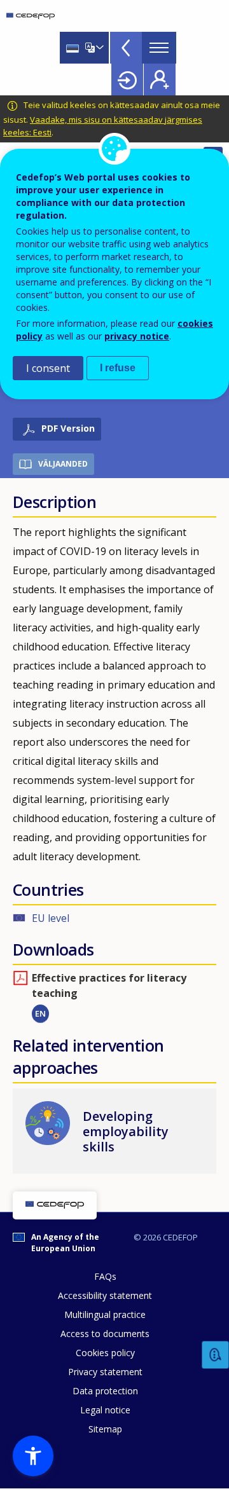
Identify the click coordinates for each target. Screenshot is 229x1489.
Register (160, 79)
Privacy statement (105, 1372)
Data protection (105, 1391)
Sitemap (105, 1429)
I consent (48, 368)
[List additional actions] (98, 48)
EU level (50, 918)
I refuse (117, 367)
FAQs (105, 1276)
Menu (159, 48)
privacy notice (136, 336)
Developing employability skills (126, 1131)
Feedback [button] (215, 1355)
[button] (33, 1456)
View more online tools (126, 48)
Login (127, 79)
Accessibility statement (105, 1295)
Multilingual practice (105, 1314)
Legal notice (105, 1410)
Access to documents (104, 1334)
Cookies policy (105, 1353)
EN (40, 1013)
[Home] (30, 16)
